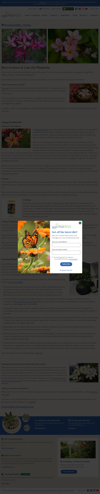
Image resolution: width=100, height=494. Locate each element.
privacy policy (73, 259)
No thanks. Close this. (66, 270)
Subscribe (66, 264)
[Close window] (80, 223)
